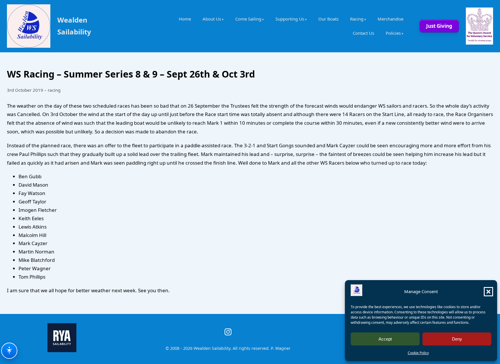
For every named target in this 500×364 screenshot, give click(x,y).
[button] (488, 292)
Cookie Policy (418, 352)
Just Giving (439, 26)
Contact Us (363, 33)
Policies (393, 33)
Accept (385, 339)
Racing (356, 19)
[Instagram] (228, 332)
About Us (212, 19)
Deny (457, 339)
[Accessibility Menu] (9, 351)
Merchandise (390, 19)
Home (185, 19)
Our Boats (328, 19)
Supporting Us (289, 19)
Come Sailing (248, 19)
